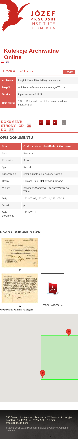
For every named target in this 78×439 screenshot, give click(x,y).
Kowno (52, 188)
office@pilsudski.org (17, 423)
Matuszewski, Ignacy (51, 181)
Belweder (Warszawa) (35, 188)
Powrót (69, 72)
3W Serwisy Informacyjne (59, 417)
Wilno (26, 191)
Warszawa (63, 188)
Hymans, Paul (31, 181)
